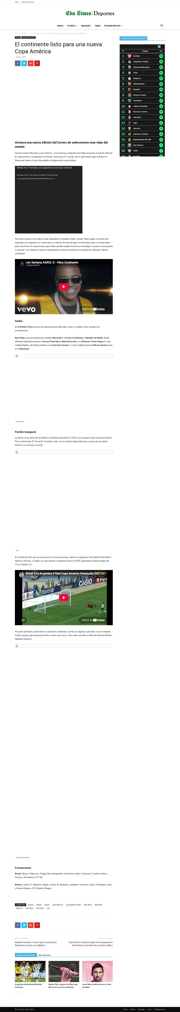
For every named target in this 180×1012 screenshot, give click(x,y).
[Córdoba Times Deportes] (90, 13)
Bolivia (39, 905)
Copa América (57, 905)
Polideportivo (112, 25)
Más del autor (45, 955)
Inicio (17, 2)
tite (48, 908)
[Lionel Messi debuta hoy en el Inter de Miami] (97, 971)
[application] (48, 199)
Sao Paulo (40, 908)
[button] (161, 26)
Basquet (86, 25)
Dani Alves (88, 905)
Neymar (19, 908)
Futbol (71, 25)
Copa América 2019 (37, 33)
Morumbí (98, 905)
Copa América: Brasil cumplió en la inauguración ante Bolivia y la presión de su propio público (90, 944)
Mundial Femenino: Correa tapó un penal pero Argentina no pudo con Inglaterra (36, 944)
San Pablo (29, 908)
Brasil (47, 905)
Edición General (28, 2)
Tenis (97, 25)
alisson (30, 905)
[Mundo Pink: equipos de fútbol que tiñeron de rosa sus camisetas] (64, 971)
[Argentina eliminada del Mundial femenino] (30, 971)
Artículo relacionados (26, 955)
